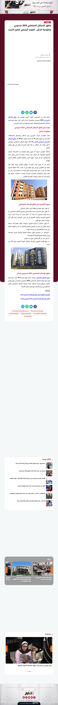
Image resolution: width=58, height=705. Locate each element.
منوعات (47, 22)
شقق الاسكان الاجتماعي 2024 (37, 311)
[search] (6, 12)
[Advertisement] (25, 42)
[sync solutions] (35, 703)
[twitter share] (31, 112)
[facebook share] (35, 112)
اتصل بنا (22, 700)
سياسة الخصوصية (29, 700)
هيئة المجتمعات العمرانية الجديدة (39, 313)
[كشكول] (29, 693)
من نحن (35, 700)
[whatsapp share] (27, 112)
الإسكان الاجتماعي (27, 316)
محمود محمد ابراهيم (45, 55)
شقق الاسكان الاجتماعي (43, 277)
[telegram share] (23, 112)
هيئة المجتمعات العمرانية (26, 313)
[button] (30, 583)
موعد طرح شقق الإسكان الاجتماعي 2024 (20, 311)
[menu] (51, 12)
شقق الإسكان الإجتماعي (13, 313)
